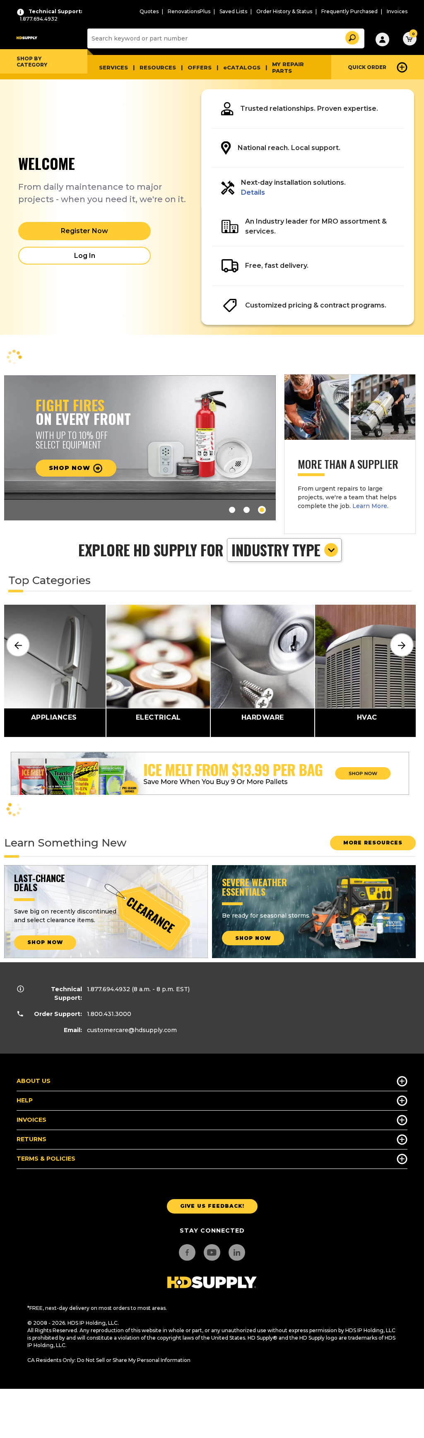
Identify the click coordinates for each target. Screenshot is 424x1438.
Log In (84, 256)
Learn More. (370, 506)
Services (113, 67)
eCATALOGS (241, 67)
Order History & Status (284, 11)
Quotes (149, 11)
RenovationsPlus (189, 11)
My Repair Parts (288, 67)
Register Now (84, 231)
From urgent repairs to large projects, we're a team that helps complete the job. (347, 497)
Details (253, 192)
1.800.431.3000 (109, 1014)
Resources (158, 67)
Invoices (397, 11)
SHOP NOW (45, 942)
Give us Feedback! (212, 1206)
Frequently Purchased (349, 11)
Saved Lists (233, 11)
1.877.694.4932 (108, 989)
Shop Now (70, 468)
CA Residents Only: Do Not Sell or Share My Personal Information (108, 1360)
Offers (200, 67)
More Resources (372, 842)
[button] (351, 36)
